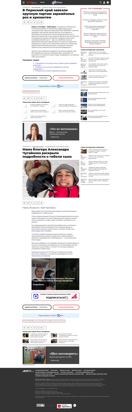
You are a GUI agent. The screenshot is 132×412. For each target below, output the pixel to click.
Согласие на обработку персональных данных (46, 391)
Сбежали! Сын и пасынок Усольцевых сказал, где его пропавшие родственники (98, 157)
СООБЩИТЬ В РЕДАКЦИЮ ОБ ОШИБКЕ (45, 375)
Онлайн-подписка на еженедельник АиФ (47, 372)
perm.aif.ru (35, 254)
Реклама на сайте (65, 370)
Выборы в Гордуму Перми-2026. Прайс (96, 374)
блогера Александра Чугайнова (57, 211)
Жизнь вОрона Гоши (28, 198)
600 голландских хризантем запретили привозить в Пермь (67, 111)
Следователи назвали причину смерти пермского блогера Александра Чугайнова (39, 335)
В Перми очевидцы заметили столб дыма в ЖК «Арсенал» (95, 20)
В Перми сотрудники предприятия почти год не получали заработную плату (95, 13)
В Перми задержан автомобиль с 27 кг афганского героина (39, 105)
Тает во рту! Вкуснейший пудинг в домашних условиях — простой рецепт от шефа (98, 151)
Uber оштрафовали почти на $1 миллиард (96, 111)
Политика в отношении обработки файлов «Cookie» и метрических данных (53, 393)
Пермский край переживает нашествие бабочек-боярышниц (68, 105)
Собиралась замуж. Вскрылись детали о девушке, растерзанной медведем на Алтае (97, 169)
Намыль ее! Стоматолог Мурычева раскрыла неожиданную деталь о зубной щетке (98, 83)
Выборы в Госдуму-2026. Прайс (43, 374)
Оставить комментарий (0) (66, 77)
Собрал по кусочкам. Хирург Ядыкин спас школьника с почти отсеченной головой (98, 175)
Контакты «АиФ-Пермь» (67, 372)
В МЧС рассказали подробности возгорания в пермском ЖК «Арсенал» (95, 28)
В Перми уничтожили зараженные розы (50, 71)
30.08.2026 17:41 (27, 146)
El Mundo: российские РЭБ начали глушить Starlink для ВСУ (97, 117)
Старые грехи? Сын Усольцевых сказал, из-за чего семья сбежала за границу (98, 53)
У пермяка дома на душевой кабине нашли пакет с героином (39, 111)
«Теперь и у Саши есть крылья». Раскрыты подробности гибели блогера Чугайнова (54, 279)
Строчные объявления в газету (84, 372)
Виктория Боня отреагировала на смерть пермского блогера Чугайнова (68, 341)
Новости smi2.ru (28, 141)
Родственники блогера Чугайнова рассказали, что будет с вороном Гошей (68, 335)
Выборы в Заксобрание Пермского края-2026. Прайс (69, 374)
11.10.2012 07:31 (26, 7)
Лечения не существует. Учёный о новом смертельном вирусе (97, 76)
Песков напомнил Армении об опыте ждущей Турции (98, 93)
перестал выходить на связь (42, 218)
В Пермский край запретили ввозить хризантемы (38, 116)
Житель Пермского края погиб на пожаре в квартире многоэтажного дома (95, 35)
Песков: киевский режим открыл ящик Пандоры (97, 99)
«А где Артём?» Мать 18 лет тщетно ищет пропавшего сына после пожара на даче (98, 65)
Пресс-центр (54, 370)
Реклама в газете (77, 370)
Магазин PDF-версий (89, 370)
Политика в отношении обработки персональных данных (49, 392)
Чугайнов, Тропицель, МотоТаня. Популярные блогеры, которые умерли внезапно (95, 42)
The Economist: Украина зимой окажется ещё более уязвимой (96, 105)
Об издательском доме (42, 370)
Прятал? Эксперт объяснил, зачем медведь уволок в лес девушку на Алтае (98, 163)
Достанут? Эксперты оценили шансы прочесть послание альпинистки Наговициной (98, 59)
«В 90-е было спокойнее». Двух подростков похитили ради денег (97, 70)
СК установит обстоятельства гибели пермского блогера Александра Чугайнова (38, 341)
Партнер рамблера (50, 405)
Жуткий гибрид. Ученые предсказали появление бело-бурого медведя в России (98, 181)
